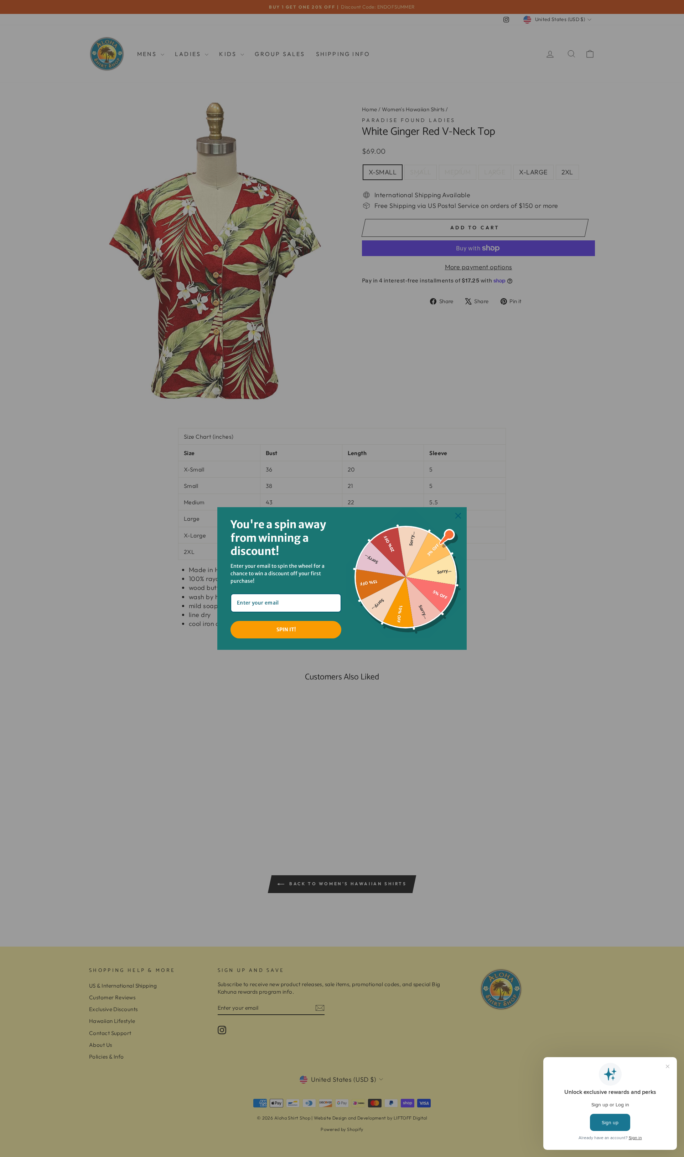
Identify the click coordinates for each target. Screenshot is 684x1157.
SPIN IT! (286, 629)
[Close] (458, 515)
